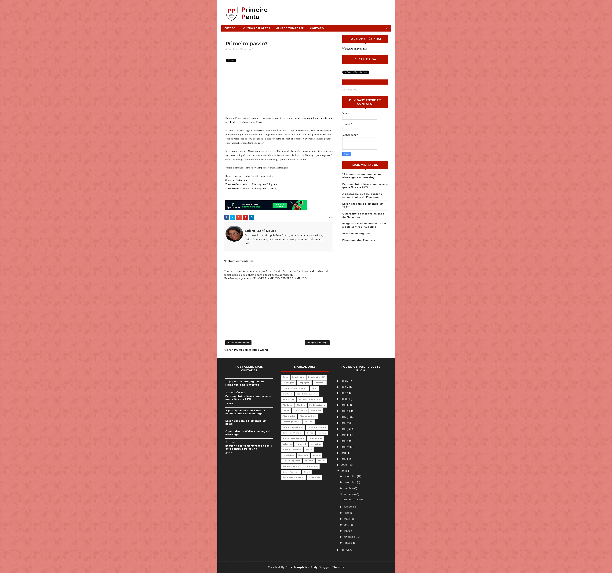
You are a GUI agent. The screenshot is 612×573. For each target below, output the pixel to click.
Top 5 (307, 472)
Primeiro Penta (291, 466)
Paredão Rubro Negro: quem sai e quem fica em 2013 (248, 398)
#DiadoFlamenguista (356, 233)
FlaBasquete (300, 411)
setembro (350, 494)
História (322, 433)
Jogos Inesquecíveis (293, 438)
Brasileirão (298, 377)
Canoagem (288, 383)
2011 (344, 452)
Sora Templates (298, 567)
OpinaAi (316, 455)
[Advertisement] (332, 11)
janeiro (348, 542)
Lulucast (287, 444)
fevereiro (350, 536)
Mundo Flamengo (292, 450)
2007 (344, 550)
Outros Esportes (256, 28)
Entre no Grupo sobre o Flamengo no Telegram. (251, 184)
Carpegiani (304, 383)
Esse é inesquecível (307, 394)
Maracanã (301, 444)
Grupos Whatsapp (290, 28)
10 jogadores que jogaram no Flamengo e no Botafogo (245, 383)
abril (347, 524)
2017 (344, 417)
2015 (344, 428)
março (348, 530)
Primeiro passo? (353, 499)
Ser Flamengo (310, 466)
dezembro (350, 476)
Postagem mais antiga (317, 342)
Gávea (310, 433)
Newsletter (288, 455)
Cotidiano (319, 383)
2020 (344, 399)
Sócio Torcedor (291, 472)
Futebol (230, 28)
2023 (344, 381)
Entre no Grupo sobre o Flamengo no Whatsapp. (251, 188)
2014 (344, 434)
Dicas (314, 388)
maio (347, 518)
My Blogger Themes (328, 567)
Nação (309, 450)
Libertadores (315, 438)
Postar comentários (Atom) (251, 349)
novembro (350, 482)
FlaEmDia (316, 411)
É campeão (315, 477)
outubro (349, 488)
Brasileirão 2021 (316, 377)
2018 (344, 410)
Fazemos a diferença (310, 399)
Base (285, 377)
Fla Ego (301, 405)
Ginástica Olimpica (293, 433)
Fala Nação (289, 399)
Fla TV (286, 411)
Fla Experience (317, 405)
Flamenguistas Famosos (358, 240)
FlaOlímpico (289, 416)
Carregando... (350, 89)
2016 (344, 422)
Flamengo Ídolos (292, 422)
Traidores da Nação (293, 477)
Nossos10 (303, 455)
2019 (344, 404)
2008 (344, 470)
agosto (348, 506)
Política (321, 461)
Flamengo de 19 (308, 416)
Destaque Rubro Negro (295, 388)
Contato (317, 28)
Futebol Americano (293, 427)
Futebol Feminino (316, 427)
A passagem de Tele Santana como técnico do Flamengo (245, 412)
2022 (344, 387)
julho (347, 512)
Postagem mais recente (238, 342)
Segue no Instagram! (236, 180)
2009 (344, 464)
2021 (344, 392)
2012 (344, 446)
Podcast (308, 461)
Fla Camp (288, 405)
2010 (344, 458)
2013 (344, 440)
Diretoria (287, 394)
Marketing (316, 444)
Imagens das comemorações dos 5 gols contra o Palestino (248, 447)
